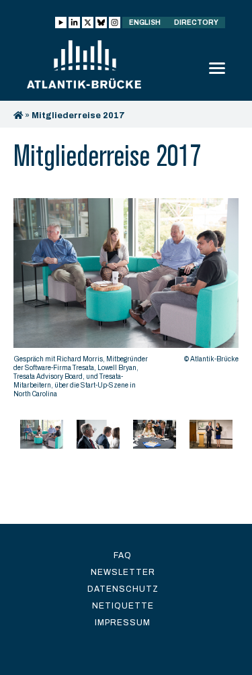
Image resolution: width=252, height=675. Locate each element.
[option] (126, 301)
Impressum (123, 622)
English (145, 22)
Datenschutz (123, 589)
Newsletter (123, 572)
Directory (196, 22)
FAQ (123, 555)
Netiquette (123, 606)
